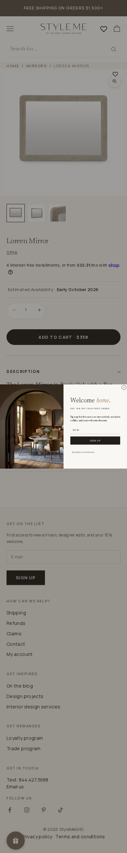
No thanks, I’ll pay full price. (83, 451)
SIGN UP (95, 440)
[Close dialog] (124, 387)
